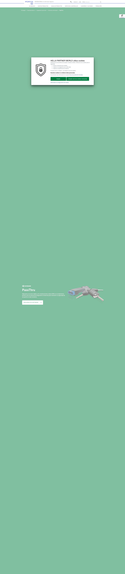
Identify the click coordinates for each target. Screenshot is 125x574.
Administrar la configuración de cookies (60, 82)
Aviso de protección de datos (76, 75)
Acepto (58, 79)
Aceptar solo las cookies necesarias (77, 79)
